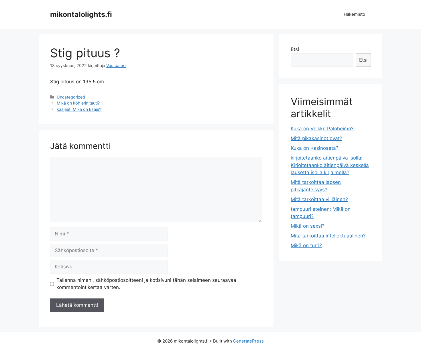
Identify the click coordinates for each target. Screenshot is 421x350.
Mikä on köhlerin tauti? (78, 103)
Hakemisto (354, 14)
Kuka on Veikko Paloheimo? (322, 128)
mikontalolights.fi (81, 14)
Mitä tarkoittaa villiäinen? (319, 199)
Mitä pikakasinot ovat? (316, 138)
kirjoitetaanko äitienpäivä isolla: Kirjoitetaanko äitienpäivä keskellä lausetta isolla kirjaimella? (330, 165)
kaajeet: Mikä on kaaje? (79, 109)
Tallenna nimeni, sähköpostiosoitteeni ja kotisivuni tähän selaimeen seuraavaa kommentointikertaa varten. (146, 283)
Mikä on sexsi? (307, 226)
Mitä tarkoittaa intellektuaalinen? (328, 236)
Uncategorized (71, 97)
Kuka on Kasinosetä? (315, 148)
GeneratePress (248, 341)
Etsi (295, 49)
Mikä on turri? (306, 245)
